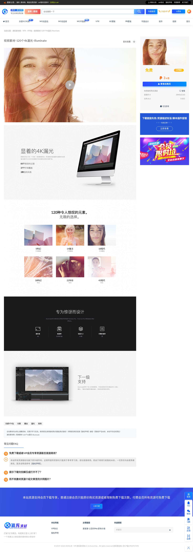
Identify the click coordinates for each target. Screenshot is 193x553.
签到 (188, 497)
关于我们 (185, 2)
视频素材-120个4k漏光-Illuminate (27, 435)
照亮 (40, 424)
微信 (188, 514)
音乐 (188, 21)
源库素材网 (16, 31)
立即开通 (96, 506)
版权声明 (169, 2)
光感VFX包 (9, 424)
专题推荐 (177, 2)
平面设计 (145, 21)
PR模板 (128, 21)
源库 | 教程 (33, 12)
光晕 (19, 424)
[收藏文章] (134, 42)
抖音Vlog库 (24, 20)
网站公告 (153, 2)
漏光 (33, 424)
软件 (161, 21)
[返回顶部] (188, 548)
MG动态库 (62, 21)
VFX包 (29, 31)
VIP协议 (161, 2)
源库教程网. (117, 546)
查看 (183, 91)
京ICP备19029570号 (130, 546)
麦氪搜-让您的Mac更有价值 (94, 529)
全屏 (188, 539)
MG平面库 (81, 20)
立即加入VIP (54, 2)
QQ (188, 506)
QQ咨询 (165, 106)
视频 (174, 21)
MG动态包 (44, 21)
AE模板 (112, 21)
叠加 (26, 424)
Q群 (188, 522)
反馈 (188, 531)
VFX (97, 21)
